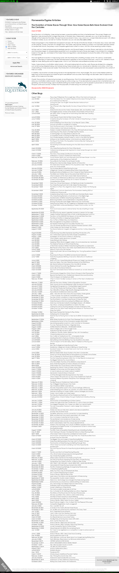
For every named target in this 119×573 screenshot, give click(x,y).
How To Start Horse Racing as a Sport (62, 472)
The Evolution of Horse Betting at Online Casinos (65, 400)
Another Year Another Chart (59, 411)
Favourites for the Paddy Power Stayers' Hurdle (65, 161)
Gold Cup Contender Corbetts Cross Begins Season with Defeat (70, 303)
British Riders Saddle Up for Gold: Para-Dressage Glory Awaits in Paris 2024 (73, 319)
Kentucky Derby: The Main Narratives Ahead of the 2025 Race (70, 262)
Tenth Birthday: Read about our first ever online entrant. (68, 539)
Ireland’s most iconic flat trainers (60, 249)
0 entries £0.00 (96, 1)
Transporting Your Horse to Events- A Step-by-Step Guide (68, 461)
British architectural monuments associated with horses (67, 415)
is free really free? (49, 570)
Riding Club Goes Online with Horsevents (63, 561)
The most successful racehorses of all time (63, 489)
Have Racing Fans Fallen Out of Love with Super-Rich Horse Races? (71, 498)
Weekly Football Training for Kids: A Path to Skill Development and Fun (72, 214)
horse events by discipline (82, 569)
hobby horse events (68, 569)
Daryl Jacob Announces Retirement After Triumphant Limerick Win (71, 284)
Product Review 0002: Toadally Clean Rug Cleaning (66, 524)
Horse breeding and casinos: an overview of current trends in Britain (71, 389)
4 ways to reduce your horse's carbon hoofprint (65, 371)
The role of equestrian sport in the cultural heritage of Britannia (70, 387)
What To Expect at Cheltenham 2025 (62, 277)
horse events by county (94, 569)
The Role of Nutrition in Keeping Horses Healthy (65, 218)
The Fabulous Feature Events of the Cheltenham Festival (68, 395)
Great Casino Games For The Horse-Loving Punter (65, 457)
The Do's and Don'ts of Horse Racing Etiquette (64, 452)
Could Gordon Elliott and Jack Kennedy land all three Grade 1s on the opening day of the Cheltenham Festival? (72, 158)
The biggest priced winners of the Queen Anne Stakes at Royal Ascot (72, 111)
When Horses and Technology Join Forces (63, 227)
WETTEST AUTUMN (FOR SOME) (59, 541)
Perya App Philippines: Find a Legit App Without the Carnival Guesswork (73, 97)
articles (38, 569)
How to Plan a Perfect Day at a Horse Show (64, 220)
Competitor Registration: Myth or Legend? (63, 504)
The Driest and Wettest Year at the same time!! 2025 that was (69, 174)
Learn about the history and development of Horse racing (68, 476)
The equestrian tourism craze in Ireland (62, 478)
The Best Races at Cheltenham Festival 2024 (64, 382)
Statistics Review (55, 550)
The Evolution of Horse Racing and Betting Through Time (68, 443)
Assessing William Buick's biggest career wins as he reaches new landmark (73, 242)
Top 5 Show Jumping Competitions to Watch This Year (67, 305)
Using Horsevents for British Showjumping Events (65, 528)
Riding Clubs (44, 569)
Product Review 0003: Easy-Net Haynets (62, 522)
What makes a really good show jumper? (63, 238)
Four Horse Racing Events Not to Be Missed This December (68, 185)
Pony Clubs (50, 569)
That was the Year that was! (59, 521)
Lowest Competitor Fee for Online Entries (63, 526)
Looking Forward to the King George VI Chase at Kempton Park (70, 306)
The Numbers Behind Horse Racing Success (63, 168)
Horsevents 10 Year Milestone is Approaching (64, 559)
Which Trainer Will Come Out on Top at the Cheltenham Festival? (70, 376)
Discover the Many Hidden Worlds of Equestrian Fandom (68, 282)
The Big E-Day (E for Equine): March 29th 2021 (64, 519)
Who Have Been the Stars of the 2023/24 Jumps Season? (68, 362)
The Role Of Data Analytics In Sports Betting (64, 496)
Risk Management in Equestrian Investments (64, 222)
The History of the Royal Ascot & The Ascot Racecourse (67, 493)
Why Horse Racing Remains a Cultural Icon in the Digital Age (69, 196)
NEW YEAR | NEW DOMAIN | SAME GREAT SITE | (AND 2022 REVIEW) (71, 463)
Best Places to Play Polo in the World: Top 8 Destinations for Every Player (72, 247)
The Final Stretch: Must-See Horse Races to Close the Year (68, 299)
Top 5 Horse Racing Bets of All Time (61, 456)
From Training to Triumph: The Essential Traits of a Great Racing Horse (71, 432)
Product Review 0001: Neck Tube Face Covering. (65, 533)
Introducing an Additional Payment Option (64, 554)
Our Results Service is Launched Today (62, 517)
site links (102, 569)
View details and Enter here (14, 32)
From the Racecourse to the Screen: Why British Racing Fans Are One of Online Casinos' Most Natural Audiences (72, 127)
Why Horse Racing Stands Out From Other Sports (65, 148)
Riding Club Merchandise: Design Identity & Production (67, 163)
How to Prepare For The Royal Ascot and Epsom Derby (67, 356)
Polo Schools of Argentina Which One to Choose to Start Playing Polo (72, 273)
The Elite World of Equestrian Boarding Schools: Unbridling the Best (71, 430)
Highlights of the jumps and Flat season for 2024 (65, 369)
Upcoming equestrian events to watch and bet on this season (70, 323)
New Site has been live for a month (61, 545)
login (67, 570)
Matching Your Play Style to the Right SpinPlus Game (67, 132)
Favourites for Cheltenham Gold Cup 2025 (63, 292)
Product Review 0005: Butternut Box (61, 474)
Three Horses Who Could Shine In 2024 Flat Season (66, 365)
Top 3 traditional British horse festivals (61, 386)
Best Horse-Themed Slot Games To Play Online (64, 312)
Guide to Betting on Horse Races (60, 487)
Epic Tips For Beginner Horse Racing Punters (63, 345)
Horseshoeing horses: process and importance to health (67, 421)
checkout (70, 570)
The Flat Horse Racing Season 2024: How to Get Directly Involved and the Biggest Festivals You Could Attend (72, 359)
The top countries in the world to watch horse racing (66, 495)
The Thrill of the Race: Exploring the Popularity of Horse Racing (69, 459)
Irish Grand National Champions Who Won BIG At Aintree (68, 264)
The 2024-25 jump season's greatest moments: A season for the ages (71, 212)
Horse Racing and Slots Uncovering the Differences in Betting (69, 301)
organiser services (28, 570)
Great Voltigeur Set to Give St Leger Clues (63, 328)
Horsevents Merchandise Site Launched (62, 558)
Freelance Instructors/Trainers (30, 569)
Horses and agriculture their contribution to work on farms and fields (71, 402)
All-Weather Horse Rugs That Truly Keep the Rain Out (66, 223)
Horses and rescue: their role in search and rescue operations (69, 410)
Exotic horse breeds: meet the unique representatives (67, 423)
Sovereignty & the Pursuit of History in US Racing (65, 236)
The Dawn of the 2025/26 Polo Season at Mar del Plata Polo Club (70, 216)
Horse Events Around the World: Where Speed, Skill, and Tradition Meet (72, 110)
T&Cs (105, 569)
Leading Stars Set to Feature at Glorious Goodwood (66, 338)
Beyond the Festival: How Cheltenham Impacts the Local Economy (71, 275)
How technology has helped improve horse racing (66, 483)
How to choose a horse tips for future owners (64, 417)
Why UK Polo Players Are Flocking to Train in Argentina (67, 288)
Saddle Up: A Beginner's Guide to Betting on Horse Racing (68, 347)
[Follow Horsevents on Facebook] (104, 2)
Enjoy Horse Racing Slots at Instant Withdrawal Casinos (67, 363)
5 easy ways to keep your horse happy (62, 393)
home (103, 570)
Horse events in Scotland (59, 570)
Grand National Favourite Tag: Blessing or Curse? (65, 266)
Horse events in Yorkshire (39, 570)
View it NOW (107, 563)
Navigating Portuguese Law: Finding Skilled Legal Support (68, 286)
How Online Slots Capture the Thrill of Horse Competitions (68, 234)
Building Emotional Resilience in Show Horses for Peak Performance (71, 172)
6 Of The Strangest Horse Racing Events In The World (66, 375)
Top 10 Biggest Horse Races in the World (62, 384)
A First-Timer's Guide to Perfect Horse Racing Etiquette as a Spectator (72, 246)
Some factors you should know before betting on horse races (69, 482)
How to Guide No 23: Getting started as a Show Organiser (68, 491)
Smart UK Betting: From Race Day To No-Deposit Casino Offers (69, 122)
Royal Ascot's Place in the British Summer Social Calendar (68, 255)
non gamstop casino (77, 570)
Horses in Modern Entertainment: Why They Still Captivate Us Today (71, 130)
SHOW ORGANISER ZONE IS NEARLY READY (63, 543)
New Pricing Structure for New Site (60, 556)
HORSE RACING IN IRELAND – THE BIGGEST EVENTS (65, 327)
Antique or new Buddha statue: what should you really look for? (70, 139)
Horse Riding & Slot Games (58, 240)
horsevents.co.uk (7, 1)
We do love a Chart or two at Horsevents (63, 515)
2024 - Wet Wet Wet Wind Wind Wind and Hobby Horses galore (70, 293)
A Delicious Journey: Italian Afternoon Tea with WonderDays (69, 332)
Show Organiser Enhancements (60, 511)
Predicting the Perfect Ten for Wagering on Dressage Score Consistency (72, 203)
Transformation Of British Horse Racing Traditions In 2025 (67, 198)
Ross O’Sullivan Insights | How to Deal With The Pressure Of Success (71, 502)
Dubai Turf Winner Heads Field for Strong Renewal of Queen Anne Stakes (73, 354)
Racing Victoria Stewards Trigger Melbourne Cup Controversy (69, 201)
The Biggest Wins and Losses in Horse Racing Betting (66, 439)
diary (75, 569)
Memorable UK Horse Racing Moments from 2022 (65, 465)
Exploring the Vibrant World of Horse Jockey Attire (66, 367)
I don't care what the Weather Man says (63, 513)
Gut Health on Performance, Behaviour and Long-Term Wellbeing (71, 177)
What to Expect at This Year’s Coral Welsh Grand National (68, 176)
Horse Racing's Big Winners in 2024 (61, 330)
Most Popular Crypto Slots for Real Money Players (65, 117)
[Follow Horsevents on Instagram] (110, 2)
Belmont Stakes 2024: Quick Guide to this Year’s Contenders (69, 352)
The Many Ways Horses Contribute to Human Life (65, 154)
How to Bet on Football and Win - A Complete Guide (67, 336)
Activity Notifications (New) (58, 548)
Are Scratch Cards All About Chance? (62, 373)
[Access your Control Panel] (17, 1)
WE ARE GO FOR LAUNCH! (58, 546)
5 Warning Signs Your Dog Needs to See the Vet (65, 133)
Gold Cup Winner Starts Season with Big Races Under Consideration (71, 183)
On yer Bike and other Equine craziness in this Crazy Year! (68, 509)
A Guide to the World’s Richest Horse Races (64, 508)
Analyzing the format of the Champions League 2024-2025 (68, 321)
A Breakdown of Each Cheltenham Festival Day (65, 155)
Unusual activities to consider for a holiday (63, 124)
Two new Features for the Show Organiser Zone (65, 325)
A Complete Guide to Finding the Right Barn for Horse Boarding (70, 135)
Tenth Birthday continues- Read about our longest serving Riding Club (72, 537)
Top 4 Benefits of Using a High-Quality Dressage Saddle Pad (69, 290)
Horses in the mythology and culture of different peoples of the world (72, 424)
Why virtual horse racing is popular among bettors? (66, 454)
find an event (20, 569)
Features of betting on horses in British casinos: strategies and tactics (71, 391)
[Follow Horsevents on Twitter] (107, 2)
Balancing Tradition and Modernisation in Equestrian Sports (69, 199)
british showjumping (87, 570)
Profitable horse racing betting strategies (63, 485)
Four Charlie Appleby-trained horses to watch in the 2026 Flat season (72, 137)
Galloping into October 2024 (59, 314)
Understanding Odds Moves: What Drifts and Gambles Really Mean (71, 194)
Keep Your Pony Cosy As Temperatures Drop (64, 470)
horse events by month (59, 569)
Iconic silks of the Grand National (60, 268)
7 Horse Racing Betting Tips (58, 469)
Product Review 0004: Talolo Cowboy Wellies (64, 500)
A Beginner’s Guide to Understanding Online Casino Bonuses (69, 170)
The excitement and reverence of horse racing (65, 419)
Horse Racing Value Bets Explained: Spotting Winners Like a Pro (70, 233)
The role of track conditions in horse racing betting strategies (69, 297)
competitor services (19, 570)
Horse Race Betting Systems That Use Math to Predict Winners (69, 441)
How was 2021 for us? (57, 506)
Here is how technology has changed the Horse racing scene (69, 480)
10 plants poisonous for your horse (60, 334)
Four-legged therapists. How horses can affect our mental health (70, 404)
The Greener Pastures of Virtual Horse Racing (64, 244)
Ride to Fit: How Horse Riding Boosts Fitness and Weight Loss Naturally (72, 260)
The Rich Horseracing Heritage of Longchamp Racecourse (68, 467)
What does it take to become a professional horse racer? (68, 434)
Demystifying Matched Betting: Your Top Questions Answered (69, 340)
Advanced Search (16, 66)
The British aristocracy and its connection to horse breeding (69, 413)
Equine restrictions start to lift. (59, 535)
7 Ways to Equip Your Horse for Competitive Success (66, 295)
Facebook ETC (54, 552)
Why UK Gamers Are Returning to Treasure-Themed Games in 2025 (71, 225)
